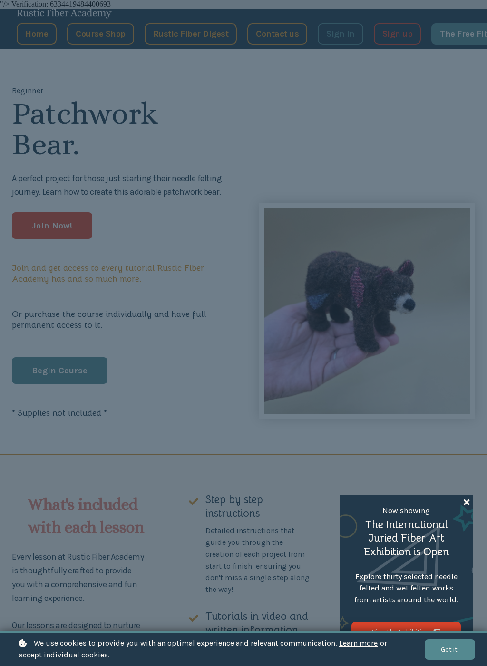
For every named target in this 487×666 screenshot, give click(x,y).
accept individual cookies (63, 654)
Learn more (358, 642)
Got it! (450, 650)
